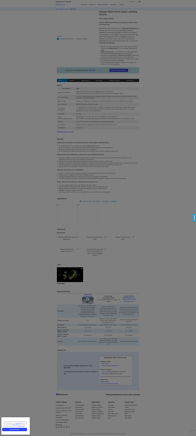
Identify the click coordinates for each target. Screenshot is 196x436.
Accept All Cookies (15, 429)
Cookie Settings (16, 424)
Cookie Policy (18, 423)
